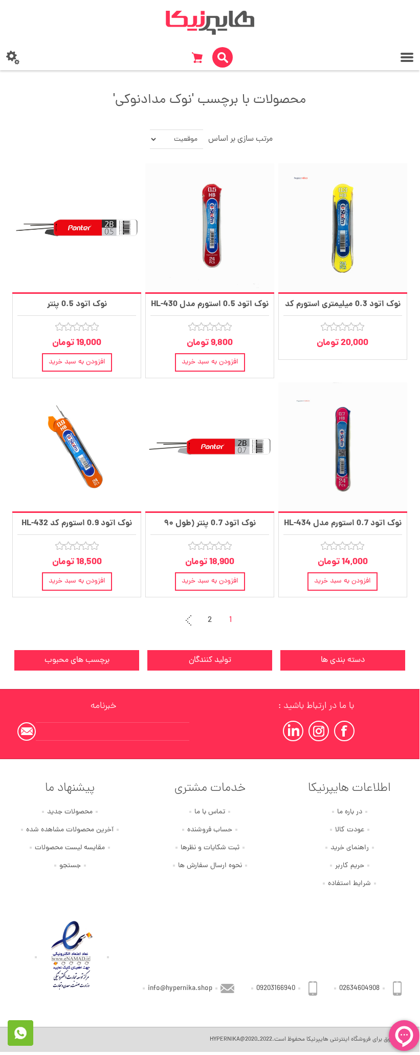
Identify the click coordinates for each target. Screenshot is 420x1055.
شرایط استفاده (349, 883)
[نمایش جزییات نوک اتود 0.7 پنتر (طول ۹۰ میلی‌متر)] (209, 446)
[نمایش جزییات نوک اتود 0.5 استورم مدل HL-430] (209, 227)
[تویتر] (318, 731)
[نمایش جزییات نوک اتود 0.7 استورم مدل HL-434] (342, 446)
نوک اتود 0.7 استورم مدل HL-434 (343, 523)
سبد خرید (197, 57)
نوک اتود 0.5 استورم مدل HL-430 (210, 304)
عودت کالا (349, 830)
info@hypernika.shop (180, 988)
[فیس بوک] (344, 731)
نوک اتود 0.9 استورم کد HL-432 (76, 523)
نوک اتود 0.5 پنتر (77, 304)
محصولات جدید (70, 812)
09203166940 (275, 988)
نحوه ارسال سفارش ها (210, 865)
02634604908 (359, 988)
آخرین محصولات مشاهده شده (70, 830)
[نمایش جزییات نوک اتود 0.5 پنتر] (76, 227)
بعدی (189, 620)
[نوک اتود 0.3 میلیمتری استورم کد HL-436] (342, 227)
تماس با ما (209, 812)
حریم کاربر (349, 865)
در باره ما (349, 812)
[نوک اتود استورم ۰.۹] (76, 446)
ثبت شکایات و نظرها (210, 848)
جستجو (70, 865)
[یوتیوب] (293, 731)
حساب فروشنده (209, 830)
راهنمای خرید (349, 848)
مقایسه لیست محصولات (70, 848)
